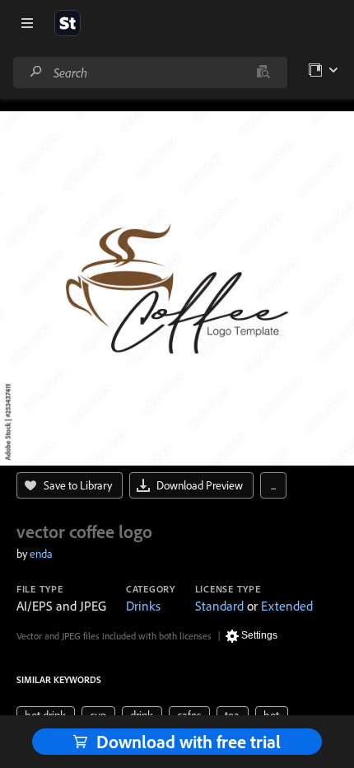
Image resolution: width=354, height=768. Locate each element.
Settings (259, 635)
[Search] (36, 72)
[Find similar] (263, 72)
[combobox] (150, 72)
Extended (287, 605)
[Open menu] (27, 23)
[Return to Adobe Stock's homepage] (67, 23)
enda (41, 553)
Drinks (143, 605)
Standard (219, 605)
